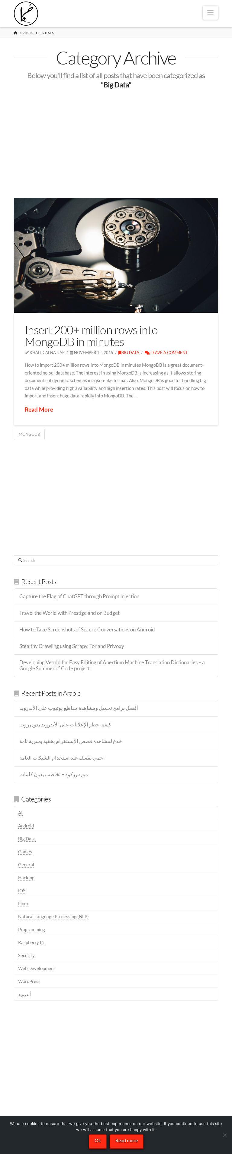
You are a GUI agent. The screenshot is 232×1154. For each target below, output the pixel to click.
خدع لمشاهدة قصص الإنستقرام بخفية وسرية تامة (70, 741)
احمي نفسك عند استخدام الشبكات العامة (62, 758)
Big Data (130, 352)
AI (20, 812)
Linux (23, 903)
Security (26, 955)
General (26, 864)
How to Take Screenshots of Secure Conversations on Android (87, 630)
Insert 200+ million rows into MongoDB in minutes (91, 336)
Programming (31, 929)
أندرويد (24, 994)
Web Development (36, 968)
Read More (39, 409)
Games (25, 851)
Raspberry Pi (31, 942)
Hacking (26, 877)
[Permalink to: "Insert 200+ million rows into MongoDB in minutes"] (116, 255)
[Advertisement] (116, 143)
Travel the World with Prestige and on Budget (69, 613)
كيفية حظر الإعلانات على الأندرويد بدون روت (65, 725)
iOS (21, 890)
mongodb (29, 434)
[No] (224, 1135)
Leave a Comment (169, 352)
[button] (210, 13)
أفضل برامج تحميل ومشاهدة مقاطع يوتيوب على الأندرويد (78, 708)
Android (26, 825)
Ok (98, 1140)
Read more (126, 1140)
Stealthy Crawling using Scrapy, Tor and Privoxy (71, 646)
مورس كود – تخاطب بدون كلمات (53, 774)
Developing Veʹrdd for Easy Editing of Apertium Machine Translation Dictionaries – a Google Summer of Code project (112, 666)
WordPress (29, 981)
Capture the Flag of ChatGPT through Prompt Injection (79, 596)
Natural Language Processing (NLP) (53, 916)
